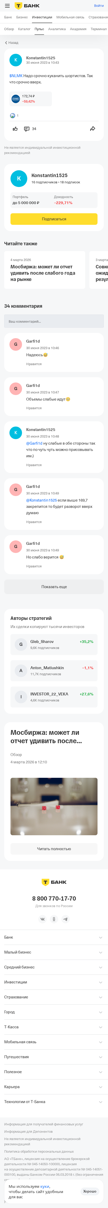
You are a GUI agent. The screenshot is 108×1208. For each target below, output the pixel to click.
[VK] (42, 919)
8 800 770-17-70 (54, 898)
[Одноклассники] (54, 919)
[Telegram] (65, 919)
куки (44, 1186)
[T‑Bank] (27, 5)
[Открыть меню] (7, 6)
